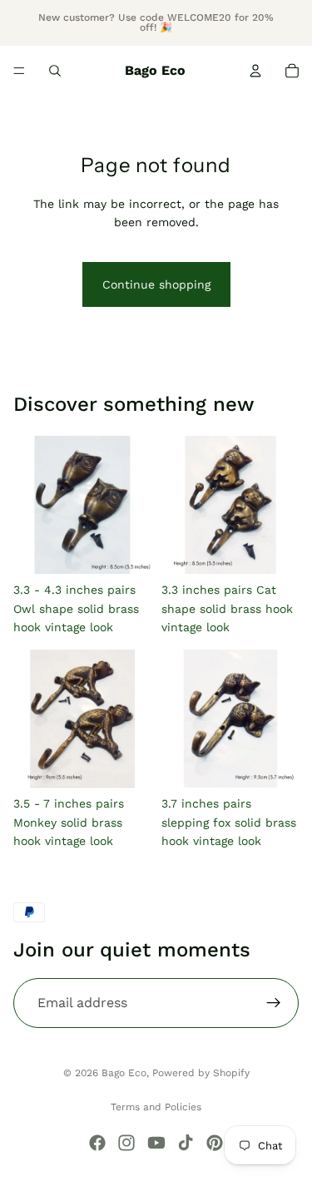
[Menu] (19, 71)
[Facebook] (97, 1143)
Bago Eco (124, 1073)
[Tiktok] (186, 1143)
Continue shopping (156, 284)
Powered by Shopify (201, 1073)
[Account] (255, 70)
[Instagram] (126, 1143)
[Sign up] (273, 1003)
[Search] (55, 70)
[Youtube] (156, 1143)
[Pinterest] (215, 1143)
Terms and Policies (156, 1107)
